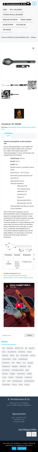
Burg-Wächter (12, 352)
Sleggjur (12, 373)
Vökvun (14, 384)
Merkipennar (6, 366)
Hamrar (32, 355)
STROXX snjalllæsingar (13, 14)
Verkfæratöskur (29, 381)
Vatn (3, 381)
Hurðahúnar (6, 363)
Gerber (19, 127)
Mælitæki (15, 366)
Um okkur (7, 30)
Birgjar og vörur (10, 19)
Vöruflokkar (26, 19)
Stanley (29, 373)
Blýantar (31, 348)
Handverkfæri (6, 359)
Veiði (2, 129)
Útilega (24, 127)
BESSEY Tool (19, 348)
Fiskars (29, 352)
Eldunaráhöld (12, 127)
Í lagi (14, 448)
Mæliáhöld (23, 366)
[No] (36, 446)
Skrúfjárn (5, 373)
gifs (17, 355)
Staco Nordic (21, 373)
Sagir (27, 370)
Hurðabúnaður (23, 359)
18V (3, 348)
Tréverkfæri (19, 377)
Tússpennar (28, 377)
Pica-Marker (6, 370)
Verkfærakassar (17, 381)
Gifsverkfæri (24, 355)
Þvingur (27, 384)
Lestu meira (21, 448)
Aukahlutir (10, 348)
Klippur (19, 363)
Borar (4, 352)
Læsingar (30, 363)
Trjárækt (10, 377)
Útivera (29, 127)
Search (29, 335)
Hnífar (14, 359)
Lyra (24, 363)
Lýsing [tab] (8, 135)
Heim (5, 9)
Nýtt (29, 366)
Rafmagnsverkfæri (17, 370)
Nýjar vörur (8, 24)
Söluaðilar (21, 24)
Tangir (4, 377)
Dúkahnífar (21, 352)
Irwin (13, 363)
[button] (33, 48)
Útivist (33, 127)
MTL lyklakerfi (16, 9)
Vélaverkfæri (6, 384)
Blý (26, 348)
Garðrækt (5, 355)
